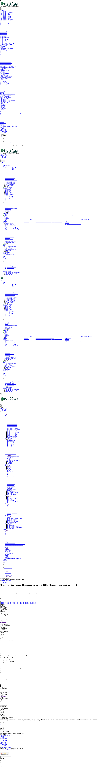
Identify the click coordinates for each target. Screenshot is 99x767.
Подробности (3, 622)
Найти (2, 758)
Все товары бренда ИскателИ (6, 725)
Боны (8, 497)
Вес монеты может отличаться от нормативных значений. (12, 666)
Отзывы (4, 645)
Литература (9, 467)
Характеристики (6, 644)
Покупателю (7, 549)
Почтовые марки (10, 505)
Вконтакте (5, 146)
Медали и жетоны (10, 510)
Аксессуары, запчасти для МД (13, 456)
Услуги (6, 540)
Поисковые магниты (11, 525)
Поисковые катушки (11, 440)
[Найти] (1, 9)
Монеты (9, 474)
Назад (7, 414)
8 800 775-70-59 (4, 129)
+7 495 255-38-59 (3, 131)
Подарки (9, 517)
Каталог (6, 415)
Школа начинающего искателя (6, 735)
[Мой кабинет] (0, 395)
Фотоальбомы (3, 737)
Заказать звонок (8, 576)
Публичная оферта (4, 750)
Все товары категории (4, 724)
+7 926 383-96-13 (3, 132)
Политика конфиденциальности (8, 749)
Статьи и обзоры (3, 738)
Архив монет (3, 736)
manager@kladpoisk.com (6, 143)
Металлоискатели (10, 418)
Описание (5, 643)
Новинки (7, 531)
